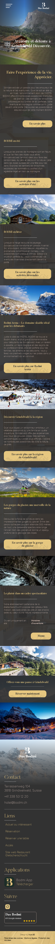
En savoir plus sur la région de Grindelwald (27, 456)
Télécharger (24, 884)
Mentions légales (30, 938)
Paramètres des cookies (13, 938)
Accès (9, 845)
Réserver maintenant (27, 694)
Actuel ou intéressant (18, 824)
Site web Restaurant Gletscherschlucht (17, 853)
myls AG (32, 935)
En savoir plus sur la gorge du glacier (27, 544)
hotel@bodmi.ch (15, 803)
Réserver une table (17, 838)
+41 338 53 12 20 (16, 796)
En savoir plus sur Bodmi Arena (27, 368)
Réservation (12, 831)
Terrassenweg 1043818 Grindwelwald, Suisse (23, 788)
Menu (41, 636)
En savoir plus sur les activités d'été (27, 183)
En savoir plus (37, 124)
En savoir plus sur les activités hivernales (27, 274)
